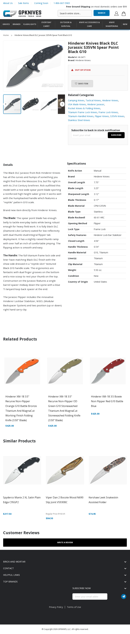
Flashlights (29, 24)
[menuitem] (6, 24)
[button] (30, 104)
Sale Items (23, 3)
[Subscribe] (123, 596)
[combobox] (75, 13)
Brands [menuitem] (16, 24)
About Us (8, 3)
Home (6, 35)
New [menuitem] (125, 24)
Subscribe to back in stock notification (95, 130)
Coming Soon (41, 3)
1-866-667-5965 (62, 3)
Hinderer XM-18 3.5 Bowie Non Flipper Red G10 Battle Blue (107, 401)
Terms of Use (74, 607)
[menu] (65, 24)
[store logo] (22, 13)
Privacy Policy (56, 607)
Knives (6, 24)
